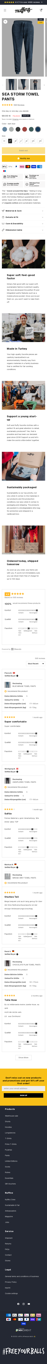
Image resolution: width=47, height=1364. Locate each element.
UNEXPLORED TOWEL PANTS (24, 782)
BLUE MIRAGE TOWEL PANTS (24, 686)
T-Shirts (8, 1138)
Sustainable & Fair (12, 1205)
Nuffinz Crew (10, 1199)
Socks (7, 1167)
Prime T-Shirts (11, 1144)
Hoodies (8, 1127)
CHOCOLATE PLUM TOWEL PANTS (26, 965)
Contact (8, 1255)
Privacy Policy (11, 1282)
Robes (7, 1172)
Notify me (25, 158)
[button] (5, 10)
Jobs (7, 1222)
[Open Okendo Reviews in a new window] (11, 649)
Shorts (7, 1121)
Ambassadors (10, 1211)
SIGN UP (23, 1095)
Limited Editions (11, 1161)
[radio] (5, 129)
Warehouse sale (11, 1116)
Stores (7, 1260)
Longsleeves (10, 1133)
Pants (7, 1155)
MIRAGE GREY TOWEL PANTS (24, 878)
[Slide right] (44, 85)
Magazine (9, 1216)
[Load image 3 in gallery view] (35, 84)
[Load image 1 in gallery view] (11, 84)
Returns (8, 1244)
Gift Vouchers (10, 1184)
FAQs (7, 1249)
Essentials (9, 1178)
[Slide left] (3, 85)
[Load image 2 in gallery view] (23, 84)
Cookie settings (11, 1293)
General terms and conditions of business (22, 1276)
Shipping (15, 119)
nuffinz (20, 1336)
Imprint (7, 1288)
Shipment (8, 1238)
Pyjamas (8, 1150)
